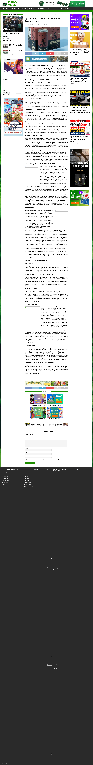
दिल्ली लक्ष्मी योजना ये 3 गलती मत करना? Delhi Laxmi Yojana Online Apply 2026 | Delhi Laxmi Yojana (79, 138)
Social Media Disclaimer (6, 480)
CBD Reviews (32, 8)
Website (26, 456)
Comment (27, 439)
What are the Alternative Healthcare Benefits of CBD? (60, 470)
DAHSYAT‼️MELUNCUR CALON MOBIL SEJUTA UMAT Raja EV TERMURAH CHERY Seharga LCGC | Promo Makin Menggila (80, 109)
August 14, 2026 (73, 114)
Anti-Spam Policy (5, 474)
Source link (27, 379)
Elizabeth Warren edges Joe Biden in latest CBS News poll (15, 45)
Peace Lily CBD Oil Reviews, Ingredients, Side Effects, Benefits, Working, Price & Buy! (60, 666)
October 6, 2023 (57, 471)
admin (36, 24)
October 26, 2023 (30, 24)
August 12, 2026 (73, 143)
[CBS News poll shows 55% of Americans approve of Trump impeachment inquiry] (5, 52)
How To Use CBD (15, 8)
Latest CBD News (13, 14)
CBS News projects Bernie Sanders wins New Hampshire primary (12, 34)
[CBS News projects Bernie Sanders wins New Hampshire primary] (13, 24)
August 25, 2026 (7, 38)
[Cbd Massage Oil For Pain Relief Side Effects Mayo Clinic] (49, 614)
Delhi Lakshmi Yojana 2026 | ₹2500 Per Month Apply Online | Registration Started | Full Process (80, 80)
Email (26, 452)
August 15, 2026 (73, 85)
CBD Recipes (50, 8)
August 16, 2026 (73, 55)
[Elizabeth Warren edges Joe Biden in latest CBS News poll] (5, 46)
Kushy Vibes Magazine (7, 94)
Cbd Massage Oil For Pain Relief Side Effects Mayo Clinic (60, 568)
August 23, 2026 (12, 54)
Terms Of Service (5, 478)
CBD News (24, 8)
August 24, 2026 (12, 46)
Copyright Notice (5, 476)
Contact (66, 8)
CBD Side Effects (41, 8)
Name (26, 448)
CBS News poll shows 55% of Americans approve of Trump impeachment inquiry (15, 52)
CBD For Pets (59, 8)
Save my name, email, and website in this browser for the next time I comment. (42, 459)
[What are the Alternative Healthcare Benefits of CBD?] (49, 516)
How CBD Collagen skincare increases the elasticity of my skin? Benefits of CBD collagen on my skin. (79, 51)
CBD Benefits (6, 8)
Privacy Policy (4, 472)
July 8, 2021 (56, 569)
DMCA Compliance (5, 482)
